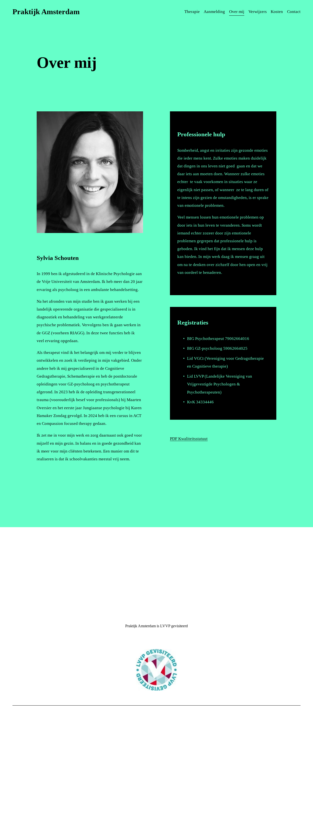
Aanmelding (214, 11)
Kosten (277, 11)
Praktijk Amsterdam (46, 12)
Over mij (236, 11)
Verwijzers (257, 11)
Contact (294, 11)
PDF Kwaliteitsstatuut (189, 438)
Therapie (192, 11)
